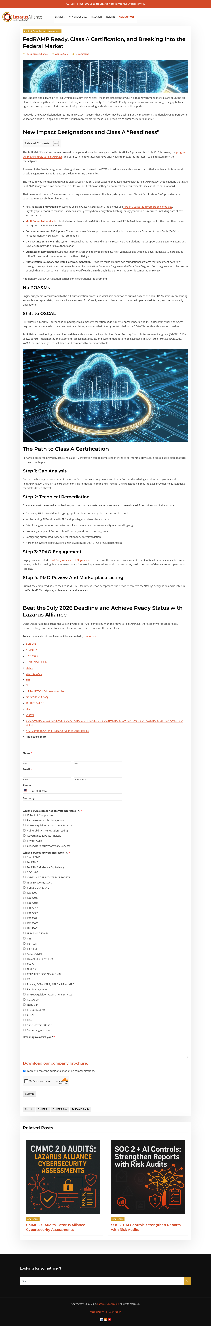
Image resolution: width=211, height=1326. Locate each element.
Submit (29, 1093)
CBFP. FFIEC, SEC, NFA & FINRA (44, 974)
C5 (27, 685)
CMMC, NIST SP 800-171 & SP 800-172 (48, 877)
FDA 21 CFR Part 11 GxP (40, 959)
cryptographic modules (158, 206)
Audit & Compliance (35, 31)
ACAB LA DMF (34, 954)
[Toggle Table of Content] (54, 143)
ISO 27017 (32, 898)
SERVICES (60, 16)
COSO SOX (33, 999)
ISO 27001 (32, 892)
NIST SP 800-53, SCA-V (39, 882)
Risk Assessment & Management (46, 820)
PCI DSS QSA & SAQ (38, 887)
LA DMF (30, 714)
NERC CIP (32, 1004)
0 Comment (82, 53)
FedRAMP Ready (80, 1109)
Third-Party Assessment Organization (70, 560)
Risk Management (37, 989)
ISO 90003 (32, 923)
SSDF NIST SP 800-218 (39, 1025)
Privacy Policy (113, 1311)
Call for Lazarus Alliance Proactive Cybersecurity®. (108, 3)
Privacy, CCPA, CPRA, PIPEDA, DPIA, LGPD (50, 984)
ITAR (29, 1020)
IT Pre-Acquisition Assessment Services (49, 825)
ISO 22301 (32, 913)
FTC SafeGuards (36, 1010)
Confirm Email (80, 779)
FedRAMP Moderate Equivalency (45, 867)
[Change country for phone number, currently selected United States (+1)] (26, 791)
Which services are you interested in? (46, 852)
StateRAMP (33, 857)
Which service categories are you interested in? (52, 811)
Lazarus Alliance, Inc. (108, 1303)
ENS (28, 679)
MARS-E (31, 964)
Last (76, 763)
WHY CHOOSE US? (78, 16)
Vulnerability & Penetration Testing (47, 830)
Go (187, 1281)
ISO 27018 (32, 903)
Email (27, 769)
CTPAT (30, 1015)
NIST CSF (32, 969)
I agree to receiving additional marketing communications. (61, 1071)
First (25, 763)
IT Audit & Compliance (40, 815)
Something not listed (39, 1030)
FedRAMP (32, 862)
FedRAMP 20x (60, 1109)
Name (27, 753)
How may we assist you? (39, 1037)
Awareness (54, 31)
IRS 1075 (32, 943)
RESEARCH (96, 16)
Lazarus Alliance (37, 53)
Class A (28, 1109)
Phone (27, 785)
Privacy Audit (34, 840)
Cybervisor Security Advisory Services (48, 846)
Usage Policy (97, 1311)
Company (30, 798)
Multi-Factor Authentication (42, 221)
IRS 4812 (32, 948)
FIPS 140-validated (133, 206)
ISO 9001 (32, 918)
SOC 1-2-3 (32, 872)
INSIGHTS (110, 16)
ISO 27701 (32, 908)
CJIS (28, 709)
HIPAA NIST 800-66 (37, 933)
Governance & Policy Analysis (44, 835)
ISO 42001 (32, 928)
